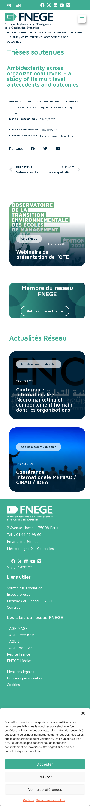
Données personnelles (50, 800)
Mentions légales (20, 672)
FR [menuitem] (8, 5)
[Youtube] (62, 5)
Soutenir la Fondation (24, 588)
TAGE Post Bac (20, 648)
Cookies (28, 800)
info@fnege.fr (30, 541)
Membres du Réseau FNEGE (30, 601)
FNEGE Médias (19, 661)
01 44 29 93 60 (29, 534)
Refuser (45, 777)
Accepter (45, 764)
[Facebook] (42, 5)
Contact (13, 607)
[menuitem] (8, 5)
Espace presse (18, 594)
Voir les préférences (45, 789)
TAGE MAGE (17, 628)
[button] (83, 713)
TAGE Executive (20, 635)
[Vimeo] (68, 5)
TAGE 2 (13, 641)
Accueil (12, 32)
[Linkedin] (55, 5)
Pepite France (18, 654)
